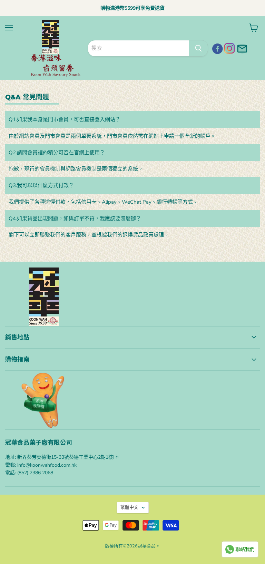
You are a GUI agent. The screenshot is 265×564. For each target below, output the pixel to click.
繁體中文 (129, 507)
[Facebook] (216, 47)
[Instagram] (229, 47)
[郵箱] (241, 47)
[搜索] (198, 48)
